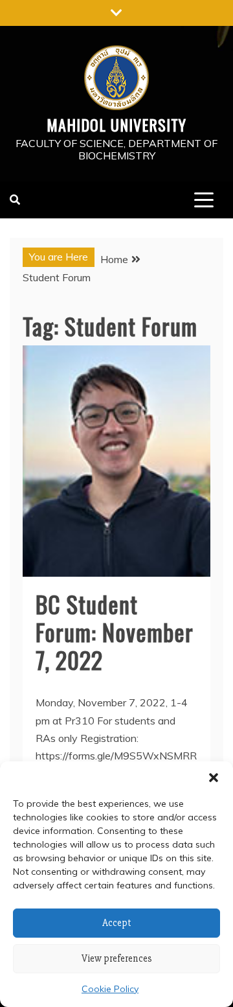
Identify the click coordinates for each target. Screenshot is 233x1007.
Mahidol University (116, 124)
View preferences (117, 958)
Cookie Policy (110, 989)
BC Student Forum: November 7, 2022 (115, 631)
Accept (116, 923)
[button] (213, 777)
